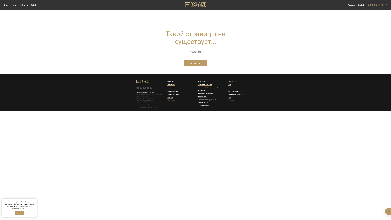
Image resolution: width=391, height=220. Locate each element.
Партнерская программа (236, 94)
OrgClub (361, 5)
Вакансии (170, 97)
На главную (171, 85)
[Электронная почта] (144, 88)
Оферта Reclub (202, 96)
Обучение (24, 5)
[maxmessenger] (151, 88)
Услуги (14, 5)
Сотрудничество (233, 91)
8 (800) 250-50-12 (377, 5)
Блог (229, 97)
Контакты (231, 101)
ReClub (33, 5)
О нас (6, 5)
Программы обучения (205, 85)
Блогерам (231, 88)
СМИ (229, 85)
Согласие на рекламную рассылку (145, 104)
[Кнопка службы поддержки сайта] (388, 211)
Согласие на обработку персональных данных (149, 102)
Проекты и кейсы (172, 91)
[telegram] (137, 88)
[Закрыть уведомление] (35, 200)
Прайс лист (171, 101)
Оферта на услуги (173, 94)
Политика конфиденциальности (145, 100)
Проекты (351, 5)
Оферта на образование (205, 93)
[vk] (148, 88)
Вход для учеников (204, 105)
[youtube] (141, 88)
